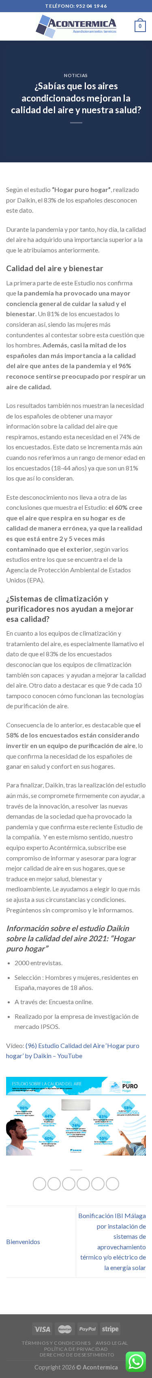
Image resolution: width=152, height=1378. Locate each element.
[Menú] (11, 26)
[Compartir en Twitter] (68, 1183)
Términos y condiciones (56, 1343)
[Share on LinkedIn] (112, 1183)
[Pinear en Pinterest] (98, 1183)
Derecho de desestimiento (77, 1355)
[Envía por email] (83, 1183)
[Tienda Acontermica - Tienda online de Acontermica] (76, 26)
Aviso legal (112, 1343)
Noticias (76, 75)
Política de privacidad (76, 1349)
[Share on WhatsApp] (39, 1183)
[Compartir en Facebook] (54, 1183)
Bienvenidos (23, 1241)
